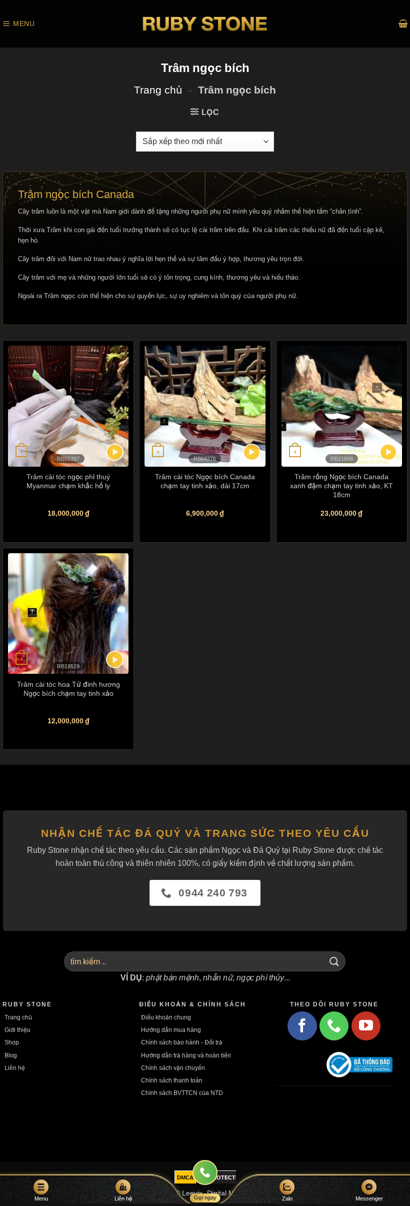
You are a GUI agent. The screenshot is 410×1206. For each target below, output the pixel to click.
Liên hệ (14, 1067)
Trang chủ (158, 90)
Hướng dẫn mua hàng (171, 1029)
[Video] (115, 452)
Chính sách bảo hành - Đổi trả (181, 1042)
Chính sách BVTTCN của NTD (182, 1092)
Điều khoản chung (166, 1017)
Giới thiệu (17, 1029)
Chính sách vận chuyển (173, 1067)
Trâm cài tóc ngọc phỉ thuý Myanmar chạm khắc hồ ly (68, 481)
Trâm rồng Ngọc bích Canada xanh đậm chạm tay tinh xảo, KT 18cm (341, 485)
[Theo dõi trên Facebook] (302, 1025)
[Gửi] (334, 961)
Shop (11, 1042)
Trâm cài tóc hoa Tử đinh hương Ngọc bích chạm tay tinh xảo (68, 688)
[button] (18, 24)
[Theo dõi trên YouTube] (366, 1025)
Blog (10, 1055)
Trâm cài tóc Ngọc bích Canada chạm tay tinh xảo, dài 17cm (205, 481)
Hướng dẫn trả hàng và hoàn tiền (186, 1055)
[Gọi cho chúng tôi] (334, 1025)
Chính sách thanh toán (171, 1080)
